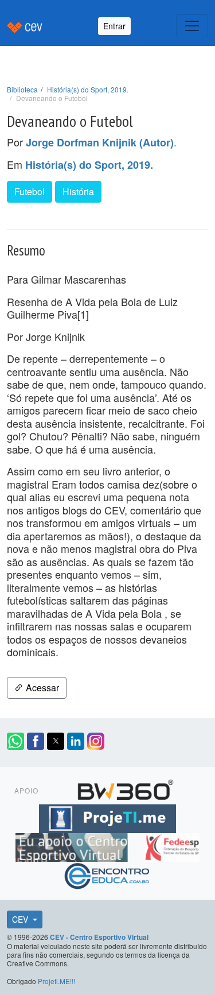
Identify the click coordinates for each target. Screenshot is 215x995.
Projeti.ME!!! (56, 981)
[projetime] (107, 817)
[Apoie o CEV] (73, 845)
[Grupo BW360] (125, 788)
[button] (15, 741)
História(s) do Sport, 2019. (87, 89)
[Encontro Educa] (107, 874)
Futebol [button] (29, 191)
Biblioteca (22, 89)
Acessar (41, 687)
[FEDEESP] (172, 845)
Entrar (114, 26)
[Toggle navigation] (192, 25)
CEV (21, 919)
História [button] (78, 191)
